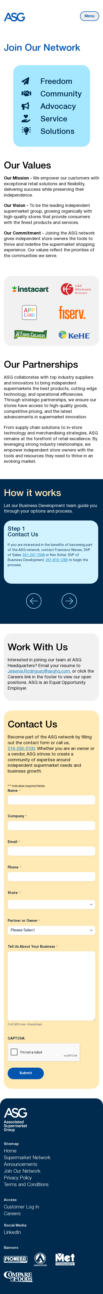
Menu (90, 16)
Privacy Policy (18, 1178)
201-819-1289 (57, 560)
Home (10, 1151)
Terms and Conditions (26, 1185)
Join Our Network (22, 1171)
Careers (12, 1214)
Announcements (20, 1165)
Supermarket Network (27, 1158)
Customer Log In (21, 1207)
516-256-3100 (21, 749)
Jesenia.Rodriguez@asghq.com (39, 671)
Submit (25, 1073)
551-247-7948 (34, 555)
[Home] (16, 1120)
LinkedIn (12, 1233)
